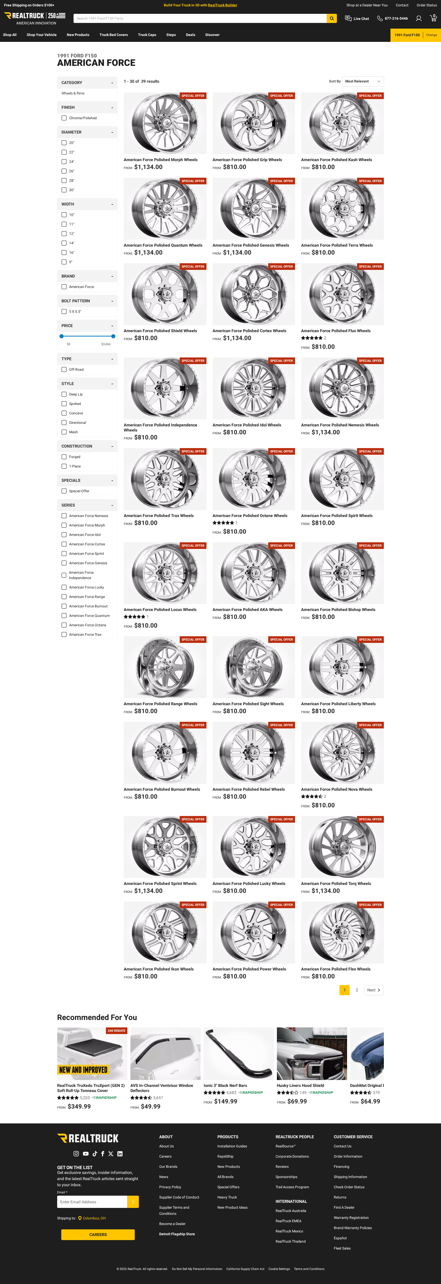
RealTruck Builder (222, 5)
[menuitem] (10, 35)
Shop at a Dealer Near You (367, 5)
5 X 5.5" (75, 311)
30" (71, 190)
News (163, 1177)
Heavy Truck (227, 1197)
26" (71, 171)
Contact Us (342, 1146)
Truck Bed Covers (114, 35)
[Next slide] (379, 1069)
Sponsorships (286, 1177)
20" (71, 143)
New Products (78, 35)
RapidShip (225, 1156)
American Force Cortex (87, 544)
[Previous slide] (62, 1069)
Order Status (427, 5)
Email (62, 1192)
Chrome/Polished (83, 118)
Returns (340, 1197)
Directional (77, 423)
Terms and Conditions (309, 1269)
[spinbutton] (68, 344)
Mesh (73, 432)
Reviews (282, 1167)
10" (71, 215)
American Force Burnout (88, 606)
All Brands (225, 1177)
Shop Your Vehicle (42, 35)
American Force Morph (87, 525)
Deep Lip (76, 394)
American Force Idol (85, 535)
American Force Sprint (86, 553)
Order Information (348, 1156)
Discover (212, 35)
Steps (171, 35)
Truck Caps (147, 35)
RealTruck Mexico (289, 1231)
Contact (402, 5)
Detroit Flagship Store (177, 1234)
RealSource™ (286, 1146)
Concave (76, 413)
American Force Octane (87, 625)
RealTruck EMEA (288, 1221)
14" (71, 243)
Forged (74, 457)
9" (70, 262)
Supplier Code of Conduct (179, 1197)
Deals (190, 35)
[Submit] (133, 1202)
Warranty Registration (351, 1218)
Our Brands (168, 1167)
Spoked (75, 404)
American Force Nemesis (88, 516)
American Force (81, 287)
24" (71, 162)
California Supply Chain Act (245, 1269)
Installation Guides (232, 1146)
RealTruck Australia (291, 1211)
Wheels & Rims (73, 93)
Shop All (10, 35)
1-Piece (75, 466)
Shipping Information (350, 1177)
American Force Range (87, 597)
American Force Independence (81, 575)
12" (71, 234)
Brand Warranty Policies (353, 1228)
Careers (165, 1156)
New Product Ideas (232, 1207)
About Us (166, 1146)
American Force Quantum (89, 616)
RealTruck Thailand (291, 1241)
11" (71, 224)
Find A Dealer (344, 1207)
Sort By (335, 81)
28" (71, 180)
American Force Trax (85, 634)
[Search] (332, 18)
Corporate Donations (292, 1156)
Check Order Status (349, 1187)
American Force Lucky (86, 587)
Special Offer (79, 491)
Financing (341, 1167)
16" (71, 252)
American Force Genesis (88, 563)
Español (340, 1238)
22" (71, 152)
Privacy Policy (170, 1187)
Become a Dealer (172, 1224)
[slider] (61, 336)
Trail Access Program (292, 1187)
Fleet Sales (342, 1248)
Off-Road (76, 369)
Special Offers (228, 1187)
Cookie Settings (279, 1269)
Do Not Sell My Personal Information (197, 1269)
